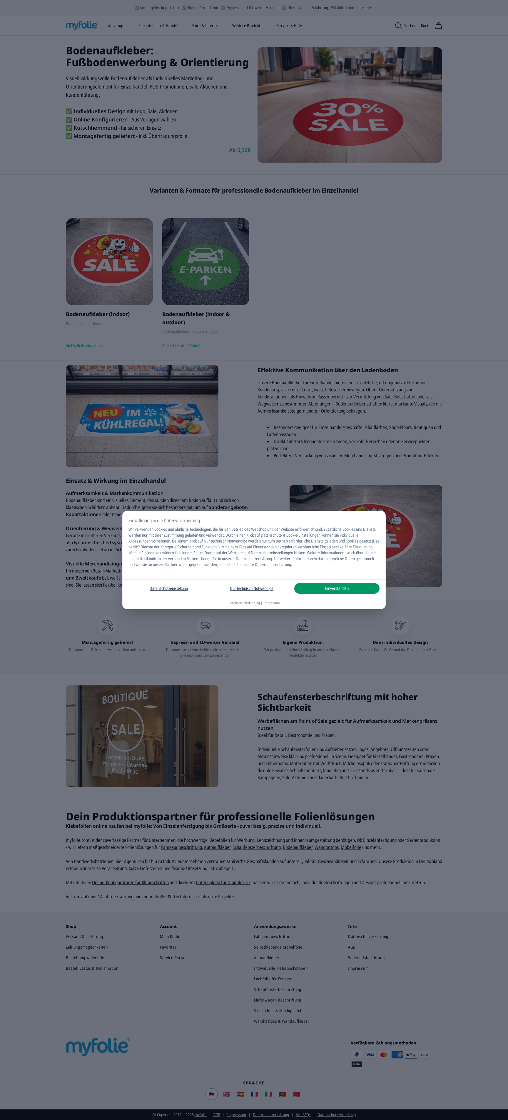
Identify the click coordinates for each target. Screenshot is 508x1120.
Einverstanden (337, 588)
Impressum (271, 602)
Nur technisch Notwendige (251, 588)
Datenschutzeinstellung (169, 588)
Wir (131, 529)
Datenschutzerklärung (254, 558)
